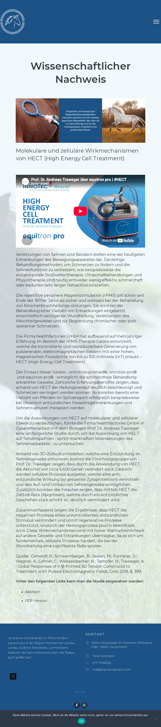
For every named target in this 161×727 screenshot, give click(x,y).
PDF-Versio (35, 601)
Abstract (32, 592)
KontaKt (95, 634)
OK (81, 721)
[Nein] (156, 719)
